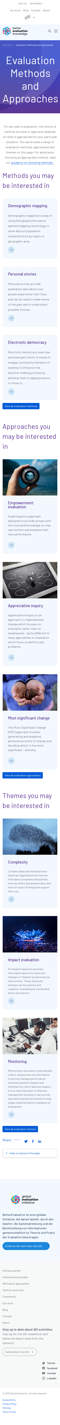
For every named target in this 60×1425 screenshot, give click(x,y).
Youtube (51, 1373)
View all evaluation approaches (23, 775)
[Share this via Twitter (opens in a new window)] (26, 1141)
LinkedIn (51, 1378)
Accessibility (9, 1399)
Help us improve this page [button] (24, 1153)
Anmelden (36, 3)
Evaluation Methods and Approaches (34, 45)
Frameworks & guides (15, 1277)
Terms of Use (9, 1411)
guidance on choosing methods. (32, 162)
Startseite (7, 45)
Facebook (52, 1368)
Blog (25, 10)
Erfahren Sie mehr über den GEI (23, 1246)
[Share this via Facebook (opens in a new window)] (33, 1141)
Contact (35, 10)
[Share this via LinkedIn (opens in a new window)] (40, 1141)
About (46, 10)
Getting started (11, 1270)
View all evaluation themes (20, 1129)
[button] (49, 31)
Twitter (51, 1363)
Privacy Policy (9, 1403)
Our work (15, 10)
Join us (22, 3)
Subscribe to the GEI (17, 1351)
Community (9, 1296)
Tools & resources (13, 1290)
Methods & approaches (15, 1283)
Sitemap (6, 1407)
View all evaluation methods (21, 406)
